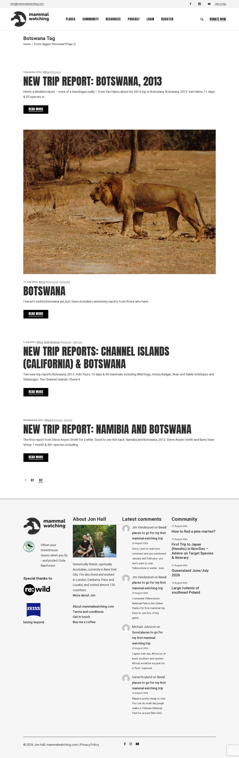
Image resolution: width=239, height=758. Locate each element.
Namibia (68, 420)
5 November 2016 (32, 72)
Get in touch (81, 617)
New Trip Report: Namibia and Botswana (107, 429)
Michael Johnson (144, 627)
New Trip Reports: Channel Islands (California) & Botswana (96, 357)
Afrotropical (52, 282)
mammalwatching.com (62, 745)
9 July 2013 (29, 342)
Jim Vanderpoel (143, 527)
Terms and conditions (88, 612)
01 (32, 480)
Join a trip (220, 4)
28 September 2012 (33, 420)
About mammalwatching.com (93, 606)
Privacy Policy (89, 745)
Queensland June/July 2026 (190, 573)
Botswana (56, 72)
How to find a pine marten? (193, 531)
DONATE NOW (218, 19)
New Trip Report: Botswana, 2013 (92, 81)
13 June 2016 (30, 282)
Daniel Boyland (142, 677)
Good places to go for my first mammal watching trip (149, 533)
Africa (46, 72)
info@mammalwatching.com (27, 4)
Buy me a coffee (84, 622)
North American (52, 342)
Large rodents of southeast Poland (186, 590)
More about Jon (84, 595)
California (77, 342)
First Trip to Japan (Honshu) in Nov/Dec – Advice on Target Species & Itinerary (192, 551)
